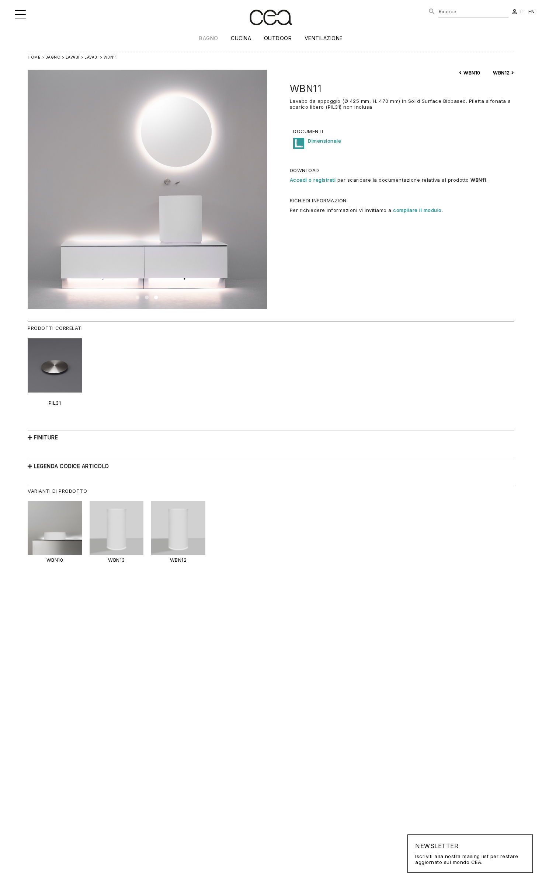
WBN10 (471, 73)
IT (522, 11)
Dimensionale (324, 141)
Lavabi (73, 57)
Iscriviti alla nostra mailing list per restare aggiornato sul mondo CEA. (466, 853)
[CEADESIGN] (270, 31)
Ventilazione (324, 38)
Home (34, 57)
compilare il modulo (417, 210)
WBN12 (502, 73)
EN (531, 11)
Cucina (241, 38)
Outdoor (278, 38)
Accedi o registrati (313, 180)
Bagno (208, 38)
